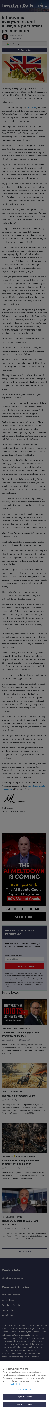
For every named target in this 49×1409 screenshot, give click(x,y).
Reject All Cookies (24, 1397)
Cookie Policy (15, 1384)
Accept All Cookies (24, 1404)
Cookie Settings (24, 1389)
